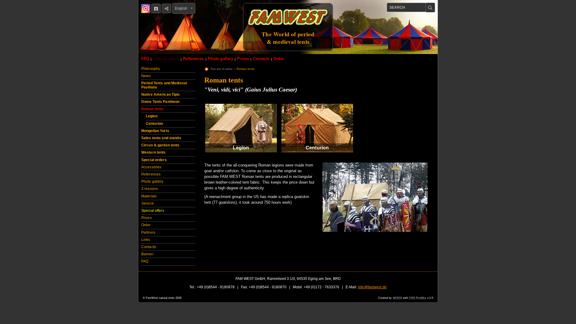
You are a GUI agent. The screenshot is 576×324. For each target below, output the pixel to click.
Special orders (154, 160)
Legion (152, 116)
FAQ (145, 58)
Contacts (261, 58)
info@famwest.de (372, 287)
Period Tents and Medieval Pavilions (164, 85)
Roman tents (152, 109)
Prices (243, 58)
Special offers (166, 58)
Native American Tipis (160, 94)
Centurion (154, 124)
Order (278, 58)
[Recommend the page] (166, 8)
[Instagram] (145, 8)
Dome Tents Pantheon (160, 102)
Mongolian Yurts (155, 131)
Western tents (153, 152)
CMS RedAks (417, 297)
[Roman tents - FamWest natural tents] (375, 200)
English (182, 8)
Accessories (151, 167)
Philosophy (150, 69)
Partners (148, 232)
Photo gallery (220, 58)
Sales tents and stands (161, 138)
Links (145, 240)
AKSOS (397, 297)
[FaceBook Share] (156, 8)
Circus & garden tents (160, 145)
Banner (147, 254)
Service (147, 203)
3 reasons (149, 189)
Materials (149, 196)
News (146, 76)
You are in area (221, 68)
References (193, 58)
